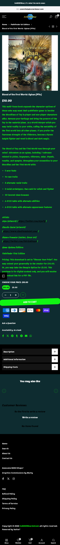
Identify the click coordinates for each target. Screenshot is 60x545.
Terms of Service (10, 503)
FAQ (4, 489)
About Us (6, 453)
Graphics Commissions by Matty (17, 473)
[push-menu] (4, 16)
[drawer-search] (50, 16)
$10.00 (6, 287)
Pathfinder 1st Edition (20, 24)
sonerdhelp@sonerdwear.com (32, 9)
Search (5, 448)
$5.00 (14, 287)
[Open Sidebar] (3, 276)
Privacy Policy (8, 508)
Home (4, 24)
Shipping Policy (9, 498)
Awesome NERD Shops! (12, 468)
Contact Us (7, 458)
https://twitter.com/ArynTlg (32, 221)
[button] (23, 295)
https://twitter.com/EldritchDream (20, 241)
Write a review (30, 417)
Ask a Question (9, 323)
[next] (56, 391)
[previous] (4, 391)
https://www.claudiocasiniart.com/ (20, 231)
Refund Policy (8, 494)
